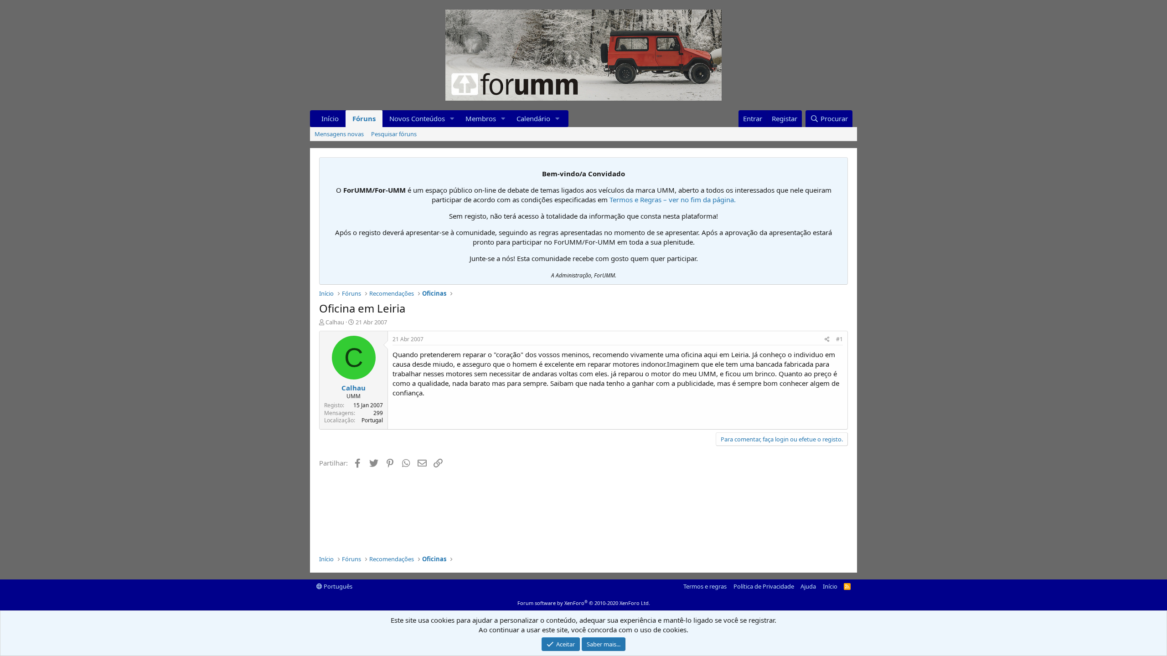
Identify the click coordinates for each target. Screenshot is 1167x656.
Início (330, 118)
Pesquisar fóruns (394, 134)
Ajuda (808, 586)
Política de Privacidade (763, 586)
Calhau (334, 322)
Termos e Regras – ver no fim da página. (672, 199)
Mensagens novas (339, 134)
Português (337, 586)
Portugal (372, 420)
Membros (480, 118)
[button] (452, 118)
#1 (839, 339)
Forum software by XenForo (583, 603)
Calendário (533, 118)
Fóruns (364, 118)
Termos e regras (705, 586)
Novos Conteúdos (417, 118)
